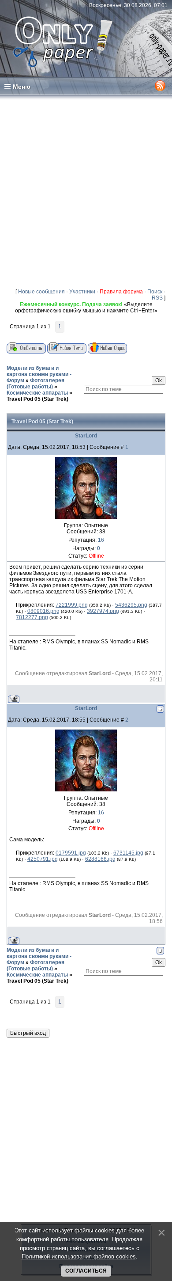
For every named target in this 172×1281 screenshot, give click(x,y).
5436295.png (131, 605)
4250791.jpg (42, 859)
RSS (157, 298)
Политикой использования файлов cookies (79, 1256)
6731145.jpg (128, 853)
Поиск (154, 292)
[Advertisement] (86, 191)
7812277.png (32, 617)
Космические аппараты (37, 393)
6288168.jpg (100, 859)
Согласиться (86, 1271)
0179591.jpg (71, 853)
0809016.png (43, 611)
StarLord (86, 436)
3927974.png (103, 611)
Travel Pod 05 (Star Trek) (37, 399)
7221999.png (72, 605)
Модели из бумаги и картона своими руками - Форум (39, 374)
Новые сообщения (41, 292)
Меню (21, 86)
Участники (82, 292)
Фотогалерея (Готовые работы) (35, 383)
